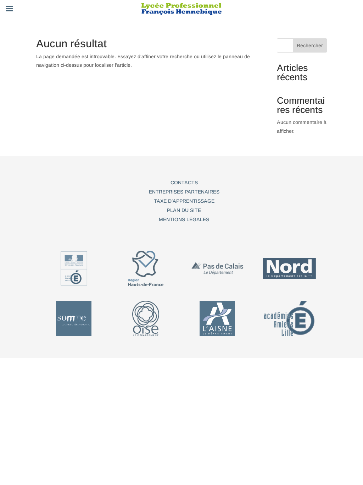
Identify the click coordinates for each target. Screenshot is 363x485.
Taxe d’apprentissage (184, 201)
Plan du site (184, 210)
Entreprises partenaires (184, 192)
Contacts (184, 182)
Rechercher (310, 45)
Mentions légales (184, 219)
